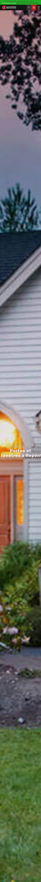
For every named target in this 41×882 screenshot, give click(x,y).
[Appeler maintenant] (29, 7)
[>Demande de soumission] (33, 7)
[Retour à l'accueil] (13, 7)
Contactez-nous (9, 3)
